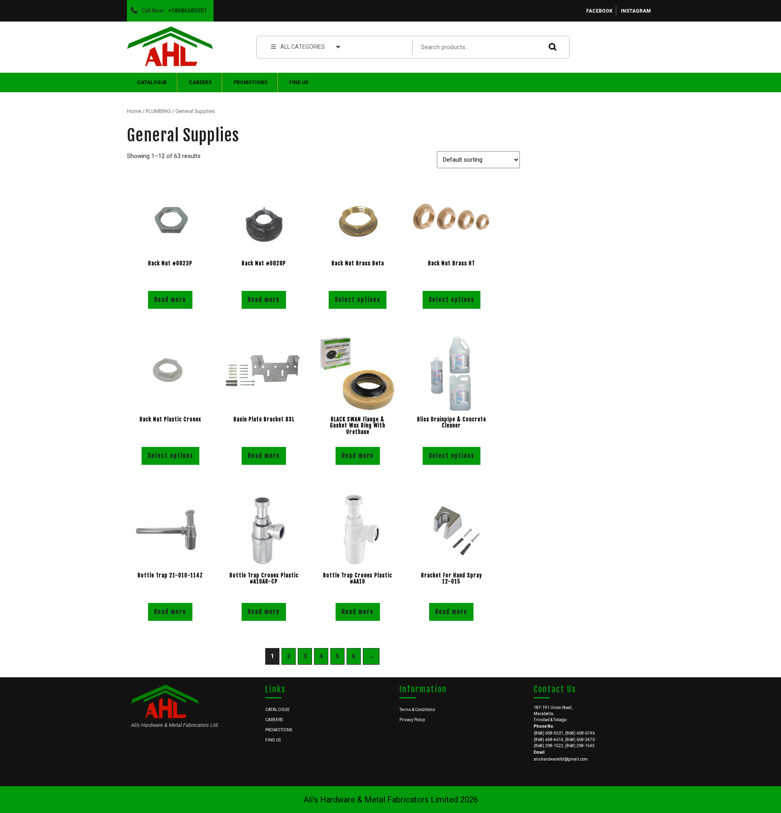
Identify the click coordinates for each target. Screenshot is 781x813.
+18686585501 (186, 8)
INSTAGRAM (636, 11)
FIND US (298, 82)
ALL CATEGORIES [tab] (302, 46)
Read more (170, 299)
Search (551, 46)
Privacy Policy (412, 720)
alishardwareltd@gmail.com (561, 759)
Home (134, 111)
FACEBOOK (599, 11)
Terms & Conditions (417, 709)
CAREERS (200, 82)
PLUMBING (158, 111)
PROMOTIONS (250, 82)
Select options (357, 299)
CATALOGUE (152, 82)
